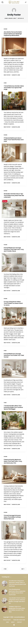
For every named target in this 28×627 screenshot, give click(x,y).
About (13, 622)
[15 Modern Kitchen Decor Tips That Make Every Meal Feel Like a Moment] (14, 208)
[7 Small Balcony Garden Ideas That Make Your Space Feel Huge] (14, 101)
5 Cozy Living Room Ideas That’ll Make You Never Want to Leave (13, 303)
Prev (5, 569)
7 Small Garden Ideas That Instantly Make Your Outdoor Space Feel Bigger (13, 407)
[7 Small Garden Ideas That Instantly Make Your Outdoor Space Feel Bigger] (14, 420)
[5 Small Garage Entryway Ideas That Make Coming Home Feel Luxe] (14, 530)
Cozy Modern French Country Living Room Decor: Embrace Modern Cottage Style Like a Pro (17, 600)
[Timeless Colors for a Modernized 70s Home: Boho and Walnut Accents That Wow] (4, 609)
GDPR (7, 622)
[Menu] (25, 2)
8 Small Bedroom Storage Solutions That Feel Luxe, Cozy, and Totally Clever (14, 249)
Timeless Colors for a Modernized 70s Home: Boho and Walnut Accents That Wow (17, 609)
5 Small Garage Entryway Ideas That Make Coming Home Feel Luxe (12, 517)
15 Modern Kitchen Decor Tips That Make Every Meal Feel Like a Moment (14, 195)
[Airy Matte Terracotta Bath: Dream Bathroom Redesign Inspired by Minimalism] (14, 47)
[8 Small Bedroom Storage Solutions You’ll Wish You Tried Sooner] (14, 368)
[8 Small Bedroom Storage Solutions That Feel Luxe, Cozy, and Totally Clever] (14, 262)
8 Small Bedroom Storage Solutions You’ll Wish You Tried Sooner (14, 355)
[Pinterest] (14, 625)
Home (5, 83)
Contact (19, 622)
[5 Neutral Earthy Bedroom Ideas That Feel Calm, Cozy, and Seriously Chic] (14, 474)
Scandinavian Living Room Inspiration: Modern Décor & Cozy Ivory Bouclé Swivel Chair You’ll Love (17, 583)
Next (22, 569)
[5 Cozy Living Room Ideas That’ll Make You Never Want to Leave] (14, 316)
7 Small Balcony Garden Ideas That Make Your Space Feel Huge (14, 87)
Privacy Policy (7, 619)
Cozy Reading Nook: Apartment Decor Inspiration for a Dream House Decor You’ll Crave (17, 592)
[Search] (2, 2)
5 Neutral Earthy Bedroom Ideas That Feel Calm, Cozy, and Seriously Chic (13, 461)
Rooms (5, 29)
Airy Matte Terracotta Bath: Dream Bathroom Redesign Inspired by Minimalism (13, 33)
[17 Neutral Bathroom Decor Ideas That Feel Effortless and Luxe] (14, 153)
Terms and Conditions (19, 619)
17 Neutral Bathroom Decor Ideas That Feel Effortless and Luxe (13, 139)
